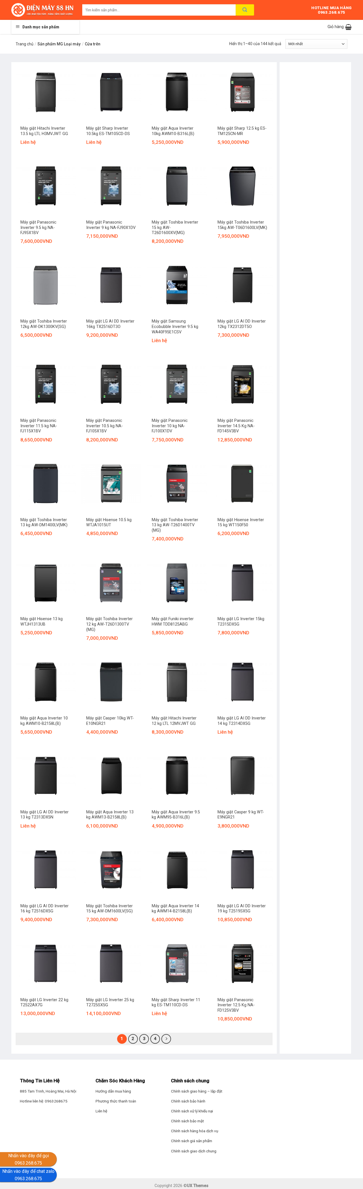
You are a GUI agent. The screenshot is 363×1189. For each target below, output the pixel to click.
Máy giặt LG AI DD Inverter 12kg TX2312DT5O (242, 324)
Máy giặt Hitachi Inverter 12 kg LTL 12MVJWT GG (174, 721)
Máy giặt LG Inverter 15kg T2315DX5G (241, 621)
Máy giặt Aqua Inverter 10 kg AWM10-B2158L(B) (44, 721)
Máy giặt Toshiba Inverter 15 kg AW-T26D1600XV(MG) (175, 227)
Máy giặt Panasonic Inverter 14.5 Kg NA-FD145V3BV (236, 425)
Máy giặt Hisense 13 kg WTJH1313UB (41, 621)
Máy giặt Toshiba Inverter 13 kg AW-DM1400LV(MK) (43, 522)
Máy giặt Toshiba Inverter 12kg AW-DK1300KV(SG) (43, 324)
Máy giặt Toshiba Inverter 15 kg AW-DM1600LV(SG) (109, 909)
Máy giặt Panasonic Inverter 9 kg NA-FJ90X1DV (111, 225)
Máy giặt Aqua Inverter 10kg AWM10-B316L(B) (173, 131)
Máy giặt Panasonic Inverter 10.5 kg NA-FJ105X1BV (104, 425)
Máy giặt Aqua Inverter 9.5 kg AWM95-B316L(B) (176, 815)
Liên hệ (101, 1111)
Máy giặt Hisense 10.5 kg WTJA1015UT (109, 522)
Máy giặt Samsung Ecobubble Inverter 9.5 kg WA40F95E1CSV (175, 326)
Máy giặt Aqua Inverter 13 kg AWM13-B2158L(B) (110, 815)
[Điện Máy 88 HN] (42, 10)
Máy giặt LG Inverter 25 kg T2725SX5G (110, 1003)
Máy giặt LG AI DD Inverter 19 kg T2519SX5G (242, 909)
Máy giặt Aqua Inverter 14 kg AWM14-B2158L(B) (175, 909)
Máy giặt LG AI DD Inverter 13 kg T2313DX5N (44, 815)
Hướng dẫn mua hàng (113, 1091)
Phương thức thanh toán (116, 1101)
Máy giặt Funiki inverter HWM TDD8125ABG (173, 621)
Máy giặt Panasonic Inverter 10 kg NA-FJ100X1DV (170, 425)
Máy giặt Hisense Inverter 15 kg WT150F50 (241, 522)
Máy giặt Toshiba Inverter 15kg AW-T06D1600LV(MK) (242, 225)
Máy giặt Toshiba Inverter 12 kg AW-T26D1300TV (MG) (109, 624)
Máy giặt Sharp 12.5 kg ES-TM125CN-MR (242, 131)
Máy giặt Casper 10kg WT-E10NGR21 (110, 721)
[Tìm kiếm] (245, 10)
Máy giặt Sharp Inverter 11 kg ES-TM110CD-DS (176, 1003)
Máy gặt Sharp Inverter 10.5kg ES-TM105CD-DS (108, 131)
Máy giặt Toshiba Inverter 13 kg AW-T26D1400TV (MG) (175, 525)
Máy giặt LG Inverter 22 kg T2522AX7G (44, 1003)
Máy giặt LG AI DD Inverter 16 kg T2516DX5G (44, 909)
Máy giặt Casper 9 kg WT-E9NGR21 (241, 815)
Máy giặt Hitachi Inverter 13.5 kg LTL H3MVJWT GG (44, 131)
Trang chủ (24, 44)
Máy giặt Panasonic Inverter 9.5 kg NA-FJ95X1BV (38, 227)
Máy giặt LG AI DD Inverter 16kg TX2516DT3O (110, 324)
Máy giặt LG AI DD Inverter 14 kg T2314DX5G (242, 721)
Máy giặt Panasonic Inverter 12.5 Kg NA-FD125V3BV (236, 1005)
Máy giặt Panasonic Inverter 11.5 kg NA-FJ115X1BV (38, 425)
